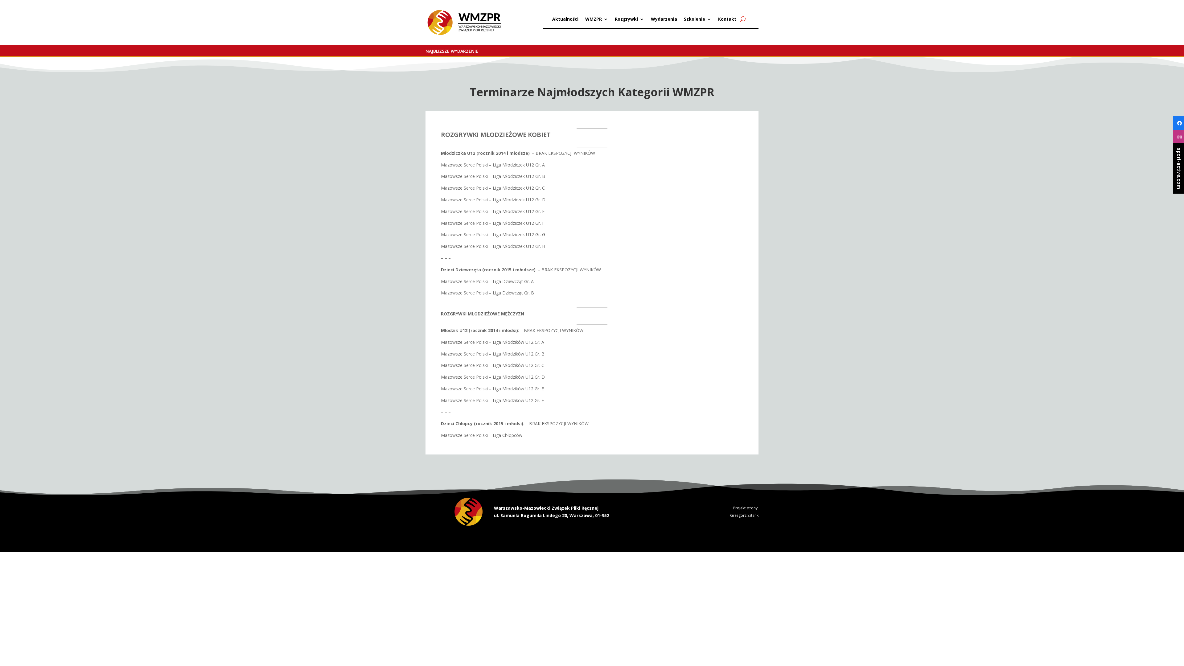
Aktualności (565, 19)
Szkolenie (694, 19)
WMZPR (593, 19)
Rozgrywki (626, 19)
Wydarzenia (664, 19)
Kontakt (727, 19)
